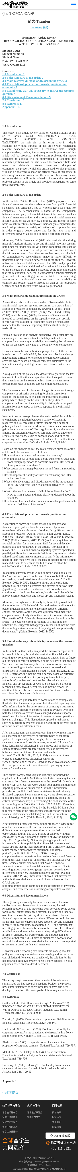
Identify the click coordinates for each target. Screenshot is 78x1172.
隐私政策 (56, 1127)
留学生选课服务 (10, 1132)
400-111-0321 (61, 1148)
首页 (8, 13)
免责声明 (56, 1122)
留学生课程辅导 (10, 1112)
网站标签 (56, 1117)
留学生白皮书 (33, 1117)
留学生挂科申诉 (10, 1117)
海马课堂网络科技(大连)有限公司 (49, 1169)
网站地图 (56, 1112)
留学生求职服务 (34, 1112)
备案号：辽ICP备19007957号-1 (39, 1158)
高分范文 (18, 13)
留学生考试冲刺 (10, 1127)
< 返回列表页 (10, 1092)
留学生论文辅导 (10, 1122)
